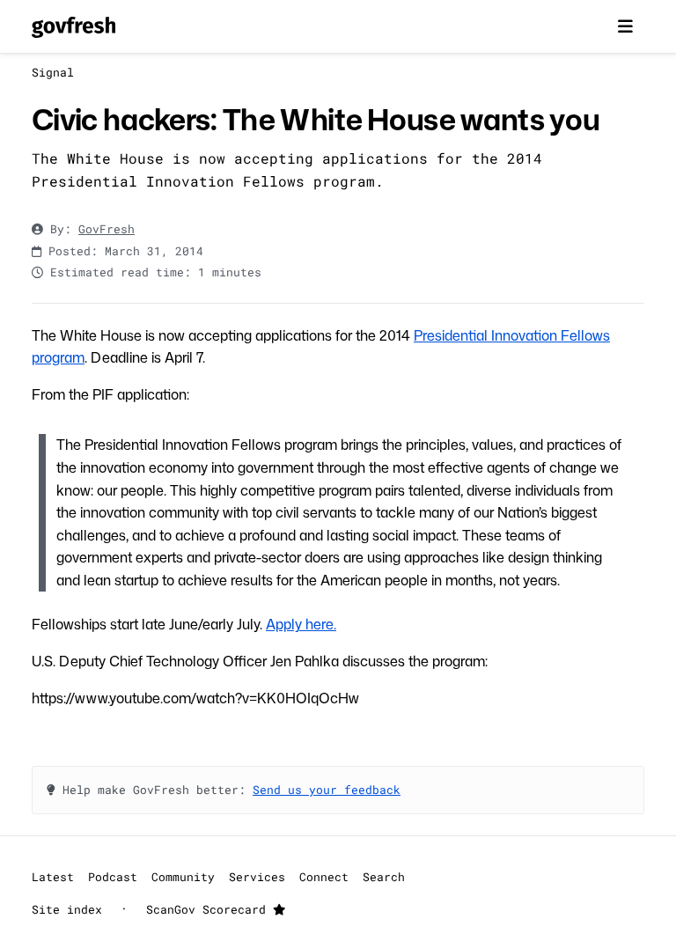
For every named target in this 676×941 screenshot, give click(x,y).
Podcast (112, 877)
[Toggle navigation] (625, 26)
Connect (324, 877)
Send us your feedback (326, 790)
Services (257, 877)
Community (183, 877)
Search (384, 877)
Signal (53, 72)
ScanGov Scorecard (209, 909)
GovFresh (106, 229)
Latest (53, 877)
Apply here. (301, 624)
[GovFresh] (73, 26)
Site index (67, 909)
